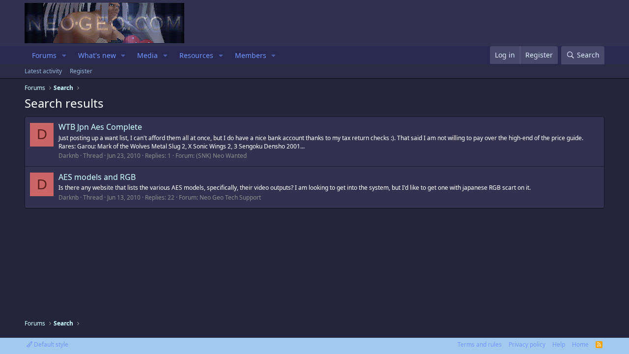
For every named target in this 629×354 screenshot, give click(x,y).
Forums (44, 55)
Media (147, 55)
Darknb (68, 155)
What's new (97, 55)
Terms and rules (479, 344)
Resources (196, 55)
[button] (64, 55)
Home (580, 344)
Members (250, 55)
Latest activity (43, 71)
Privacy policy (527, 344)
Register (81, 71)
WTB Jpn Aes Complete (100, 126)
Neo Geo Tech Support (230, 197)
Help (558, 344)
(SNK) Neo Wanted (221, 155)
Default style (50, 344)
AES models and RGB (97, 177)
